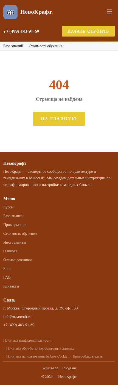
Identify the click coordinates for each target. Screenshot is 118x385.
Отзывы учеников (18, 259)
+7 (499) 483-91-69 (21, 31)
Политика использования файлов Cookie (37, 356)
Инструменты (14, 242)
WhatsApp (50, 368)
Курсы (8, 207)
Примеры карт (15, 224)
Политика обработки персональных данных (40, 348)
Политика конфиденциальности (27, 340)
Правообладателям (87, 356)
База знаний (13, 46)
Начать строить (88, 31)
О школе (10, 250)
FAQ (6, 277)
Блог (7, 268)
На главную (59, 118)
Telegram (69, 368)
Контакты (11, 286)
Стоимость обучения (45, 46)
